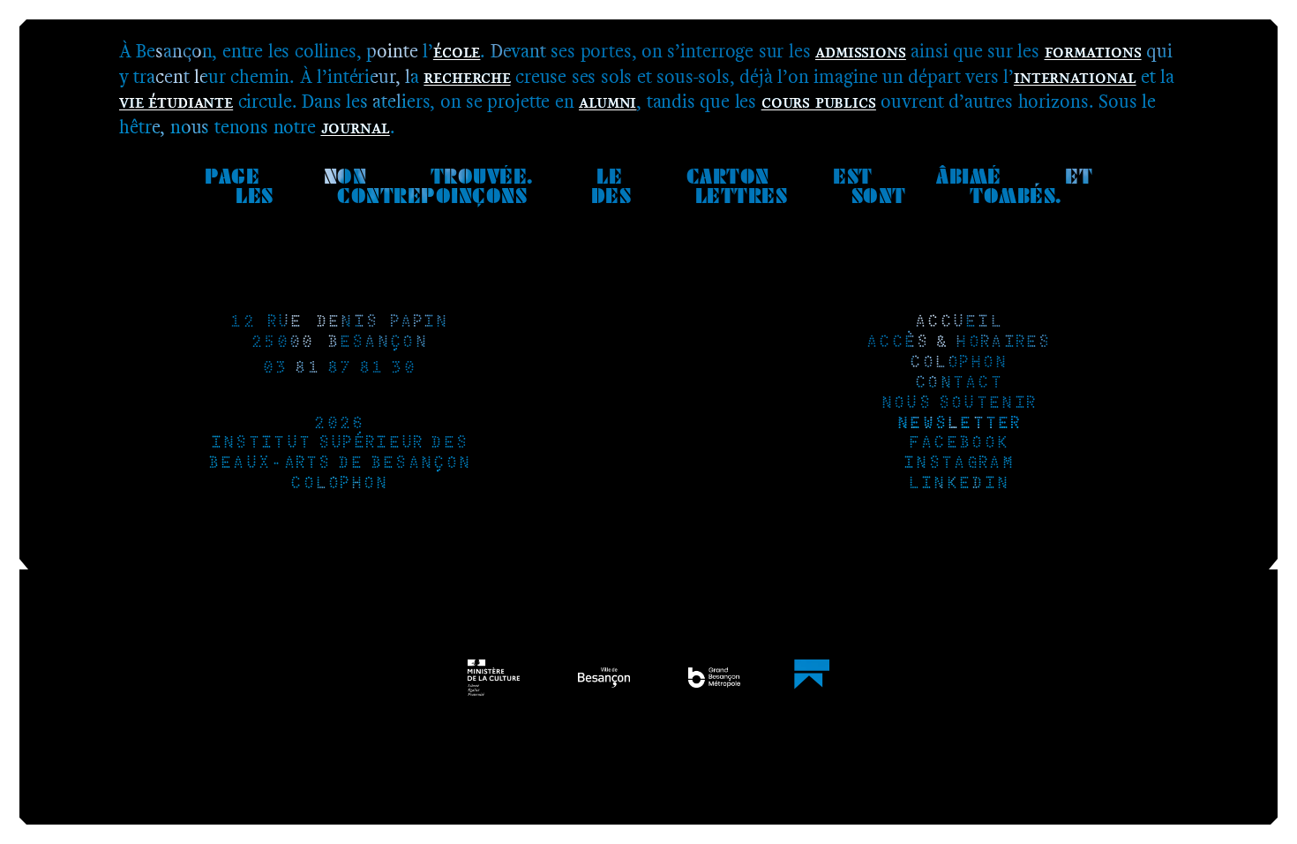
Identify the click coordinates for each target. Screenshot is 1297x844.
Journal (355, 126)
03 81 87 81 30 (339, 368)
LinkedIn (958, 484)
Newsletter (958, 424)
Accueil (958, 322)
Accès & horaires (958, 342)
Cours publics (818, 101)
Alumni (607, 101)
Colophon (338, 484)
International (1075, 76)
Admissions (860, 51)
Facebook (958, 443)
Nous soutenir (958, 403)
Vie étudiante (176, 101)
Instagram (958, 463)
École (456, 51)
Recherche (467, 76)
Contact (958, 383)
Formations (1093, 51)
